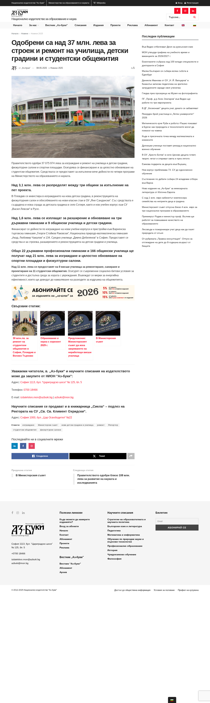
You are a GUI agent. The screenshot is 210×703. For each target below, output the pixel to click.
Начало (17, 25)
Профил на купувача (188, 590)
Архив (63, 572)
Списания (80, 25)
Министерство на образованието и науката (69, 3)
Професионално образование (124, 546)
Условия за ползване (164, 590)
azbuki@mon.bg (64, 397)
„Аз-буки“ (25, 68)
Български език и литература (124, 526)
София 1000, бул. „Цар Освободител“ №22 (46, 417)
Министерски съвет (48, 425)
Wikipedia (100, 3)
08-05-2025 (41, 68)
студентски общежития (24, 430)
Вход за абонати (69, 526)
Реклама (132, 25)
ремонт (101, 425)
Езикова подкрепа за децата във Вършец (164, 164)
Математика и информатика (123, 534)
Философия (114, 558)
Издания (98, 25)
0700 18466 (31, 389)
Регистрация (192, 3)
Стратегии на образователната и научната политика (126, 520)
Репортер (113, 425)
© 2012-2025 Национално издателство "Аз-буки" (34, 590)
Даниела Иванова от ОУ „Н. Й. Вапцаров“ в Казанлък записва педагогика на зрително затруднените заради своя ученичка (165, 84)
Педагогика (114, 530)
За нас (33, 25)
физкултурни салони (50, 430)
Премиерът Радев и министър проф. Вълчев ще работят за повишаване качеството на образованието (168, 220)
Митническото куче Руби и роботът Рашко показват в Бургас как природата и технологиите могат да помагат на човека (169, 127)
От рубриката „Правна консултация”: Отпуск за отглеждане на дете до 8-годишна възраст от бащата (167, 242)
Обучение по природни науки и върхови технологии (125, 540)
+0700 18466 (18, 553)
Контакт (169, 25)
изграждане (28, 425)
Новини (24, 33)
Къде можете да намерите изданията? (75, 520)
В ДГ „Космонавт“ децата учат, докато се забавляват (170, 108)
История (112, 550)
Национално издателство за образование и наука (43, 18)
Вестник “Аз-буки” (70, 563)
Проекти (115, 25)
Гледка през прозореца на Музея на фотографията (170, 93)
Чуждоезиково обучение (121, 554)
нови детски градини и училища (78, 425)
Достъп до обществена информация (132, 590)
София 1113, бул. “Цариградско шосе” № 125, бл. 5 (51, 382)
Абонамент (151, 25)
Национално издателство (27, 3)
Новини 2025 (37, 33)
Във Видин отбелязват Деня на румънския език (167, 46)
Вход (179, 3)
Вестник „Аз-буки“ (56, 25)
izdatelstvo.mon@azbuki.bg (36, 397)
